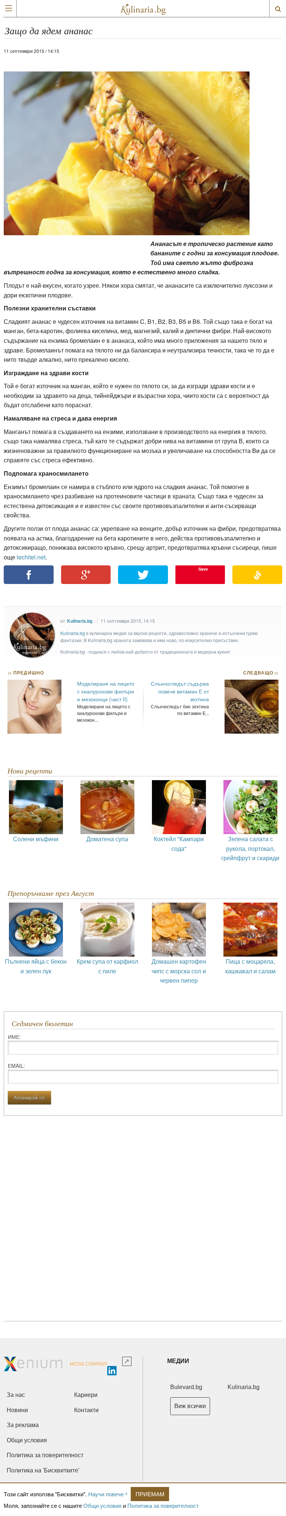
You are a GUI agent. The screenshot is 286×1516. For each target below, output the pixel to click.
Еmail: (16, 1065)
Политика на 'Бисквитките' (43, 1470)
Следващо (260, 672)
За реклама (23, 1425)
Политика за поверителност (163, 1505)
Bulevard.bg (186, 1387)
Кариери (86, 1395)
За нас (16, 1395)
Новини (17, 1410)
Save (203, 569)
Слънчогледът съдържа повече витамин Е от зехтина (180, 691)
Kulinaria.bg (79, 620)
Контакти (86, 1410)
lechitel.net (31, 557)
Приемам (150, 1494)
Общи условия (102, 1505)
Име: (14, 1036)
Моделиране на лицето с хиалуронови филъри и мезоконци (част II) (105, 691)
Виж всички (190, 1406)
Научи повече (106, 1494)
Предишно (25, 672)
